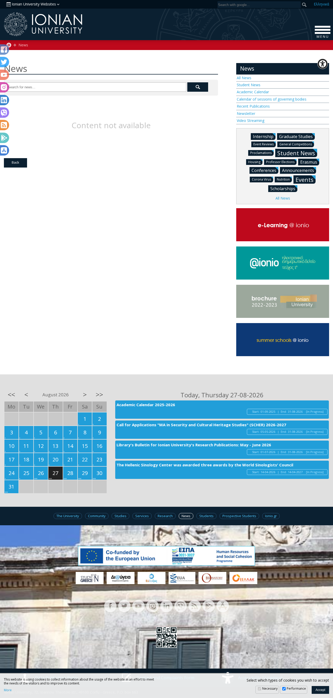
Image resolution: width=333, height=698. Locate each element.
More (8, 690)
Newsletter (246, 113)
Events (304, 179)
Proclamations (261, 153)
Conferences (264, 170)
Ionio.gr (271, 516)
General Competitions (295, 144)
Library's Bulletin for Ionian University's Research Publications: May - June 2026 (194, 444)
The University (67, 516)
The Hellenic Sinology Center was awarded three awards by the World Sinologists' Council (205, 464)
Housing (254, 162)
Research (165, 516)
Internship (263, 136)
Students (206, 516)
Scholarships (282, 189)
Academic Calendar (253, 91)
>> (99, 394)
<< (11, 394)
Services (142, 516)
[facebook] (110, 605)
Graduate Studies (296, 136)
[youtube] (138, 605)
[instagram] (152, 605)
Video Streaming (250, 120)
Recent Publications (253, 106)
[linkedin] (166, 605)
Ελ (321, 4)
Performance (296, 688)
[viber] (180, 605)
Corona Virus (261, 179)
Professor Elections (280, 162)
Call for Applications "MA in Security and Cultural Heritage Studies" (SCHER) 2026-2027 (201, 424)
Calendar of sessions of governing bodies (271, 99)
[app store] (222, 605)
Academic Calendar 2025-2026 (146, 404)
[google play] (208, 605)
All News (244, 77)
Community (97, 516)
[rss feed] (194, 605)
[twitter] (124, 605)
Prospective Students (239, 516)
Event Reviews (263, 144)
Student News (248, 84)
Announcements (298, 170)
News (23, 45)
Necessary (270, 688)
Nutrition (283, 179)
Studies (120, 516)
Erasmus (308, 162)
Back (15, 162)
